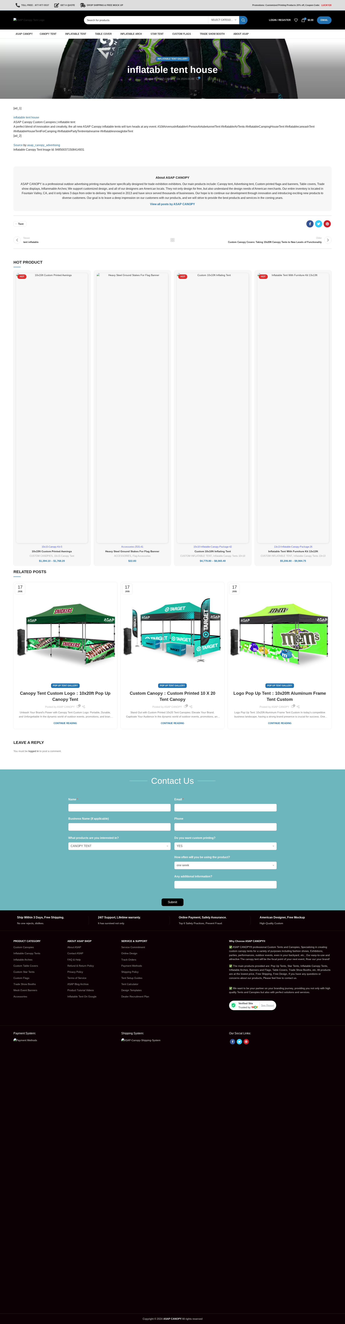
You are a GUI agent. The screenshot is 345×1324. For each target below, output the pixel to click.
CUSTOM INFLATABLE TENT (196, 556)
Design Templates (131, 990)
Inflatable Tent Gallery (173, 59)
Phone (178, 818)
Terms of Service (76, 978)
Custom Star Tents (23, 971)
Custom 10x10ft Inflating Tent (213, 551)
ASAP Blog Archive (78, 984)
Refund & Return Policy (80, 965)
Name (73, 799)
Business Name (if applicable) (88, 818)
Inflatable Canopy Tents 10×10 (229, 556)
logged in (33, 751)
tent (21, 223)
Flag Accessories (142, 556)
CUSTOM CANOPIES (41, 556)
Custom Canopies (23, 947)
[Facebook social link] (310, 223)
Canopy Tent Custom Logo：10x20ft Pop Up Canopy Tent (65, 696)
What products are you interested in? (93, 837)
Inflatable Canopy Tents (26, 953)
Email (179, 799)
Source (18, 145)
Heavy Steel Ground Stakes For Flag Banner (132, 551)
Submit (172, 902)
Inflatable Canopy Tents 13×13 (309, 556)
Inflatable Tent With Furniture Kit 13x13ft (293, 551)
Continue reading (65, 723)
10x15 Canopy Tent (64, 556)
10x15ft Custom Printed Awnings (52, 551)
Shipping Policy (130, 971)
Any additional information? (193, 876)
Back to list (172, 240)
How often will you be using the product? (202, 857)
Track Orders (128, 959)
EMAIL (324, 20)
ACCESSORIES (122, 556)
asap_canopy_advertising (43, 145)
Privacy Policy (75, 971)
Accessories (20, 996)
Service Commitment (133, 947)
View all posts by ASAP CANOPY (172, 204)
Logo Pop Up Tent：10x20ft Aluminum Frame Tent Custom (279, 696)
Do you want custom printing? (194, 837)
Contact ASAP (75, 953)
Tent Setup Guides (131, 978)
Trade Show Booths (24, 984)
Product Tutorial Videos (80, 990)
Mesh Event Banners (25, 990)
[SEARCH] (243, 20)
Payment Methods (131, 965)
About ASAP (74, 947)
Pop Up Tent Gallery (65, 685)
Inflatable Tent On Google (81, 996)
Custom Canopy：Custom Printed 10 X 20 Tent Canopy (172, 696)
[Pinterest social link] (327, 223)
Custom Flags (21, 978)
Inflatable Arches (22, 959)
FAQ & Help (74, 959)
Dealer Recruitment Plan (135, 996)
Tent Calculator (129, 984)
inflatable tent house (26, 117)
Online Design (129, 953)
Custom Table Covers (25, 965)
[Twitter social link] (318, 223)
